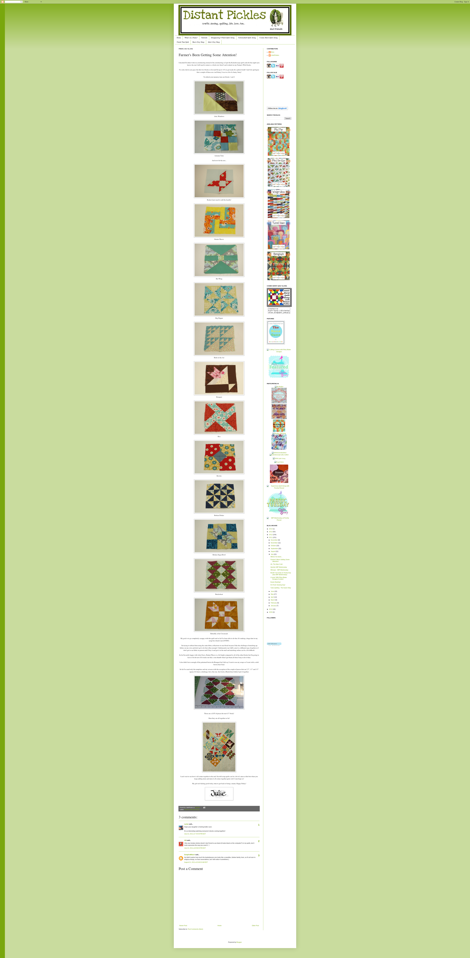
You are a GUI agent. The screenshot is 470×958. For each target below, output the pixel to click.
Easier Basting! (275, 582)
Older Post (255, 925)
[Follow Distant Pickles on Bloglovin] (277, 109)
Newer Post (183, 925)
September (274, 548)
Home (179, 37)
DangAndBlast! (189, 855)
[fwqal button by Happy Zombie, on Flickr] (279, 462)
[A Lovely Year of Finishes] (279, 387)
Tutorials (204, 37)
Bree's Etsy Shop (198, 42)
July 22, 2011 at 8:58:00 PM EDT (195, 848)
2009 (271, 612)
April (272, 597)
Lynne (186, 824)
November (274, 543)
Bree (272, 52)
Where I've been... (276, 557)
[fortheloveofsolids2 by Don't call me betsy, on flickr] (279, 453)
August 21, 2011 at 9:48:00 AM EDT (196, 862)
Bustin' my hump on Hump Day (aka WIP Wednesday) (280, 573)
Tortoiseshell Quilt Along (247, 37)
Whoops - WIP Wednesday (279, 570)
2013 (271, 532)
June (272, 591)
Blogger (239, 942)
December (274, 540)
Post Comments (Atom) (195, 929)
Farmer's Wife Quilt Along (191, 809)
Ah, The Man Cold (276, 564)
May (272, 594)
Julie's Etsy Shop (214, 42)
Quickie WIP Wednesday (278, 567)
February (274, 603)
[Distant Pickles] (279, 306)
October (273, 546)
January (273, 606)
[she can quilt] (279, 402)
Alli (185, 840)
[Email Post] (204, 807)
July (272, 554)
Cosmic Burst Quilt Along (268, 37)
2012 (271, 534)
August (273, 551)
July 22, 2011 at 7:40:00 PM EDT (195, 834)
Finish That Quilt (183, 42)
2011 (271, 537)
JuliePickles (275, 55)
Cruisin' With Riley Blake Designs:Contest (278, 578)
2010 (271, 609)
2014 (271, 529)
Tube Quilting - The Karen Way (280, 588)
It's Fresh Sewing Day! (277, 585)
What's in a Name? (191, 37)
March (273, 600)
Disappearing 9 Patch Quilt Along (223, 37)
